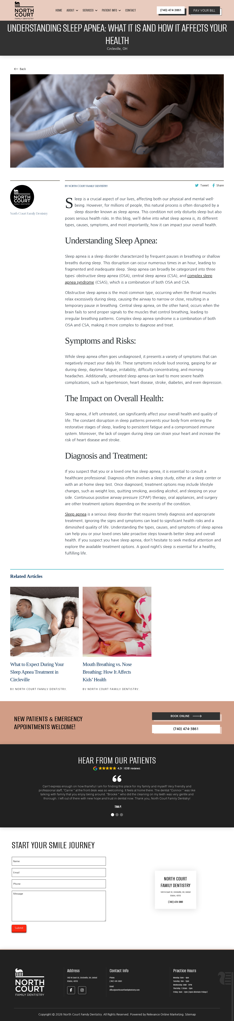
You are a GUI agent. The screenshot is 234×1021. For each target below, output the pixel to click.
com (191, 276)
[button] (117, 768)
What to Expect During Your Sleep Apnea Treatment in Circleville (37, 671)
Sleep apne (74, 514)
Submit (19, 928)
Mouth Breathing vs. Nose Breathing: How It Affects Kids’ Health (107, 671)
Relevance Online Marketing (165, 1014)
